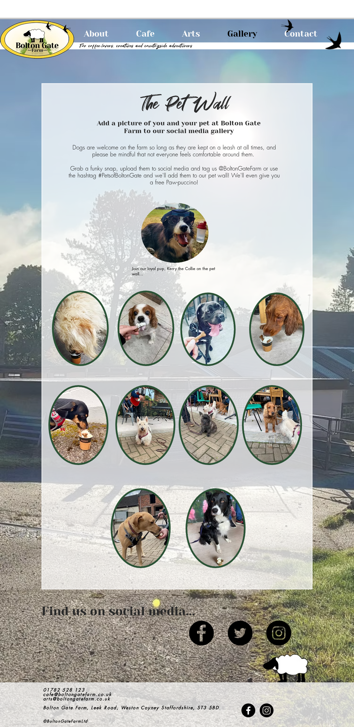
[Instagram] (278, 633)
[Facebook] (201, 633)
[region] (280, 358)
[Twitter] (240, 633)
